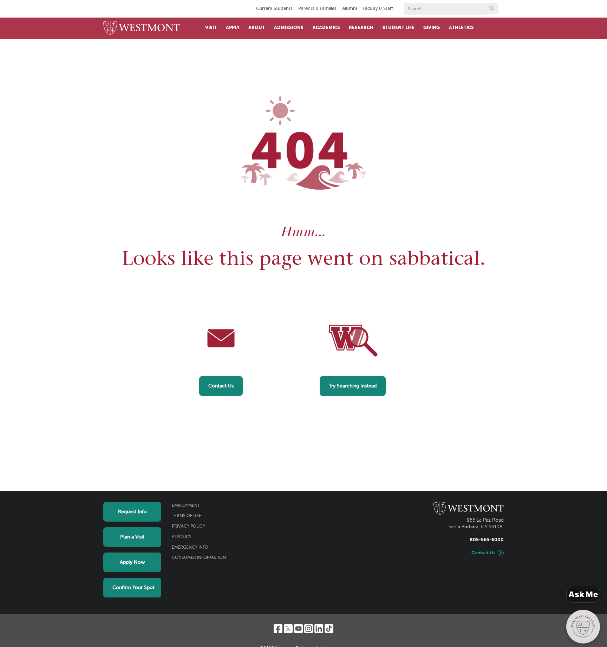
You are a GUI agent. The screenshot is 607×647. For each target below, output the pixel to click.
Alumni (349, 8)
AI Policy (181, 537)
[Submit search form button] (491, 8)
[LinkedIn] (318, 628)
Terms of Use (186, 516)
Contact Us (221, 386)
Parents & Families (317, 8)
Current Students (274, 8)
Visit (211, 28)
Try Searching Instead (353, 386)
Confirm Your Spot (133, 587)
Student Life (399, 28)
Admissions (289, 28)
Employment (186, 506)
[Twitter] (288, 628)
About (256, 28)
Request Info (132, 511)
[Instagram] (308, 628)
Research (361, 28)
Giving (431, 28)
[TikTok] (329, 628)
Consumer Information (199, 558)
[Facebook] (278, 628)
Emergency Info (190, 547)
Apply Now (132, 562)
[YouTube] (298, 628)
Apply (233, 28)
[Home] (141, 28)
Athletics (461, 28)
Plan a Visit (132, 537)
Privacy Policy (188, 526)
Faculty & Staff (378, 8)
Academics (326, 28)
